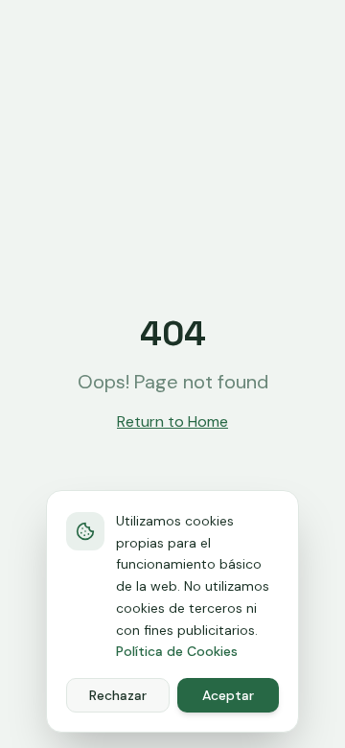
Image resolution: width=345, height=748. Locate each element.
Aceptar (228, 695)
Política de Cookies (177, 651)
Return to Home (172, 421)
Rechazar (118, 695)
